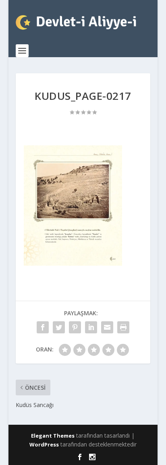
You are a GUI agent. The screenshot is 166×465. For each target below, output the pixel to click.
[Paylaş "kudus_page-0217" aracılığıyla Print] (123, 327)
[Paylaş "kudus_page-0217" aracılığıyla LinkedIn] (91, 327)
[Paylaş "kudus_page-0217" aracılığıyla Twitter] (59, 327)
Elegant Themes (53, 435)
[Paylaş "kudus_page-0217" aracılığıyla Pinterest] (75, 327)
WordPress (44, 444)
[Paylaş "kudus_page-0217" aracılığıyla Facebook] (43, 327)
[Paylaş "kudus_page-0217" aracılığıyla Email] (107, 327)
